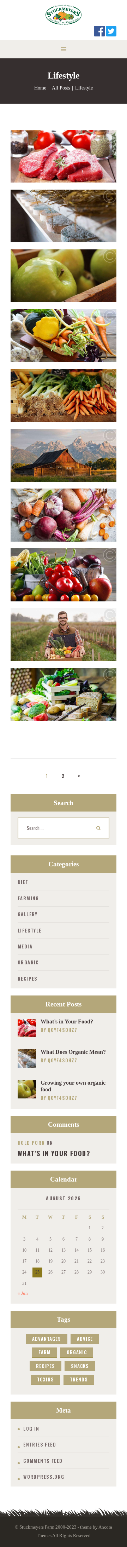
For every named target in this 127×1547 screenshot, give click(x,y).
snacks (80, 1365)
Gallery (28, 914)
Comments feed (42, 1460)
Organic (28, 962)
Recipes (28, 978)
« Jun (23, 1293)
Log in (31, 1428)
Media (25, 946)
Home (40, 88)
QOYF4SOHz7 (62, 1029)
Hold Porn (31, 1142)
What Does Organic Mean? (73, 1052)
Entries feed (39, 1444)
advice (85, 1338)
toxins (45, 1379)
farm (44, 1352)
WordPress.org (43, 1476)
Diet (23, 881)
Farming (28, 898)
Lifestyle (30, 930)
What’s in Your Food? (67, 1021)
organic (77, 1352)
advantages (46, 1338)
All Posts (61, 88)
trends (79, 1379)
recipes (45, 1365)
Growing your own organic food (73, 1086)
